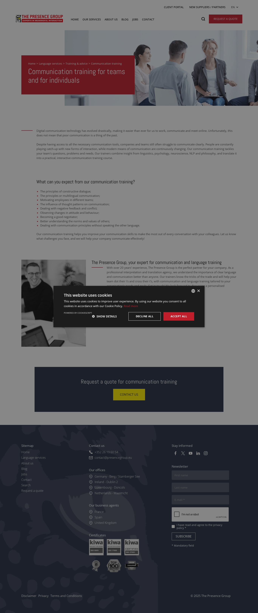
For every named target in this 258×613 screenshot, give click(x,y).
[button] (104, 316)
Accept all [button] (179, 316)
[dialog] (129, 306)
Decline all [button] (144, 316)
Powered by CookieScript (78, 312)
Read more (131, 306)
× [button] (198, 290)
